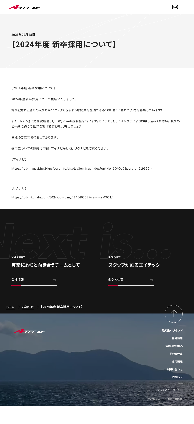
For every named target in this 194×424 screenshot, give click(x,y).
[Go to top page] (174, 314)
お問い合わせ (174, 369)
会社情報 (17, 279)
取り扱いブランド (172, 330)
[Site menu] (185, 7)
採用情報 (177, 361)
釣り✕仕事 (176, 354)
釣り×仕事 (115, 279)
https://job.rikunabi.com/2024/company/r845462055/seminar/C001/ (62, 197)
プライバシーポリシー (170, 390)
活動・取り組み (174, 346)
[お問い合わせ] (175, 7)
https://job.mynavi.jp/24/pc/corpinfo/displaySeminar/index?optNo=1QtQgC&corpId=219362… (82, 168)
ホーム (10, 306)
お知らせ (28, 306)
